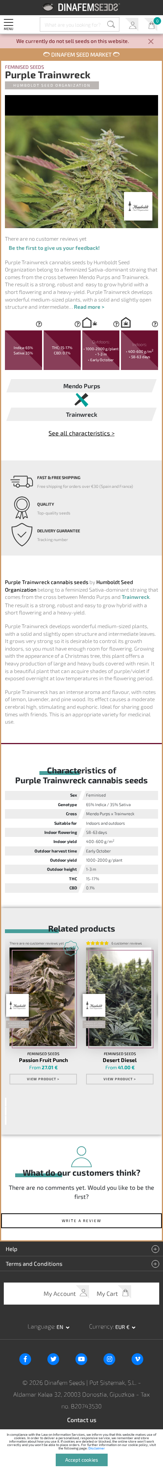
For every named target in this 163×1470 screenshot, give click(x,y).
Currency (101, 1326)
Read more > (89, 306)
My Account (131, 24)
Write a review (81, 1220)
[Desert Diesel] (118, 997)
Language (41, 1326)
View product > (43, 1079)
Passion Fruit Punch (43, 1060)
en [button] (60, 1327)
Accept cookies (81, 1460)
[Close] (151, 42)
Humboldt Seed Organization (52, 85)
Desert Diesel (120, 1060)
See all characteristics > (81, 433)
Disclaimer (96, 1448)
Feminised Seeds (24, 67)
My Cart (150, 24)
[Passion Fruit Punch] (42, 997)
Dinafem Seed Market (81, 54)
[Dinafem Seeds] (82, 7)
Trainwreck (135, 597)
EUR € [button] (123, 1327)
